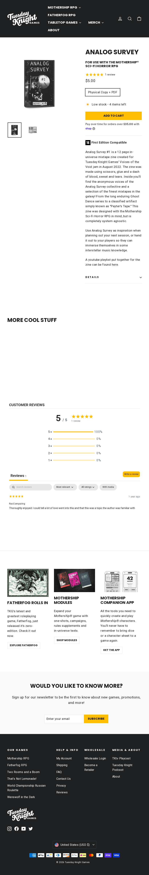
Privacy (61, 785)
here (115, 264)
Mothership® (127, 62)
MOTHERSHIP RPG (63, 7)
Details (92, 277)
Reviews (62, 792)
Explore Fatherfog (24, 645)
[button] (74, 431)
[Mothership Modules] (74, 580)
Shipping (62, 765)
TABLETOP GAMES (63, 22)
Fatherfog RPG (17, 765)
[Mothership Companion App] (121, 580)
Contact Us (63, 778)
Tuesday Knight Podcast (122, 767)
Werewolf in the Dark (21, 797)
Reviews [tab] (19, 475)
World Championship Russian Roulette (26, 788)
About (116, 776)
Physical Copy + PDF (102, 92)
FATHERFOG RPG (62, 15)
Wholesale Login (95, 758)
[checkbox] (108, 487)
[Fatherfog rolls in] (28, 583)
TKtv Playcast (121, 758)
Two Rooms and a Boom (23, 772)
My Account (64, 758)
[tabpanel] (74, 507)
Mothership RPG (18, 758)
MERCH (94, 22)
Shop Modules (67, 640)
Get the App (111, 650)
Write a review (131, 474)
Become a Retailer (91, 767)
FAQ (59, 772)
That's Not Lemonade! (22, 778)
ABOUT (54, 30)
